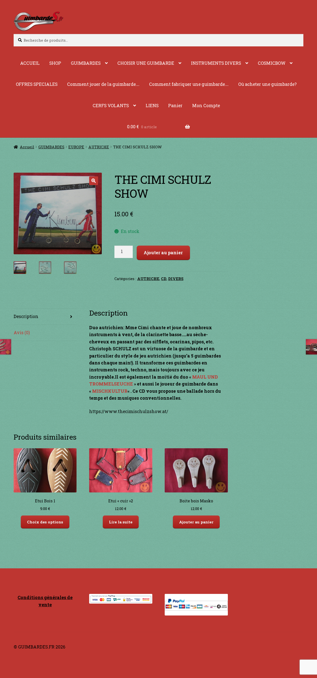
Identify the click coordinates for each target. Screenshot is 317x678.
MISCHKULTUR (110, 391)
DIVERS (176, 278)
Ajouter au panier (163, 253)
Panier (175, 105)
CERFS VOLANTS (111, 105)
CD (163, 278)
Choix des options (45, 521)
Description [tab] (26, 316)
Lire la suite (120, 521)
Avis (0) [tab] (22, 332)
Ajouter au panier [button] (196, 521)
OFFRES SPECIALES (36, 84)
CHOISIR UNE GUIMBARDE (145, 63)
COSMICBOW (272, 63)
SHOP (55, 63)
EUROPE (76, 146)
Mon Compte (206, 105)
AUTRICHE (98, 146)
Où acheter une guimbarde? (267, 84)
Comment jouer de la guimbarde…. (103, 84)
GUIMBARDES (86, 63)
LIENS (152, 105)
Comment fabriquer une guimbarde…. (189, 84)
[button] (93, 180)
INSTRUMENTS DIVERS (216, 63)
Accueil (27, 146)
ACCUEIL (30, 63)
